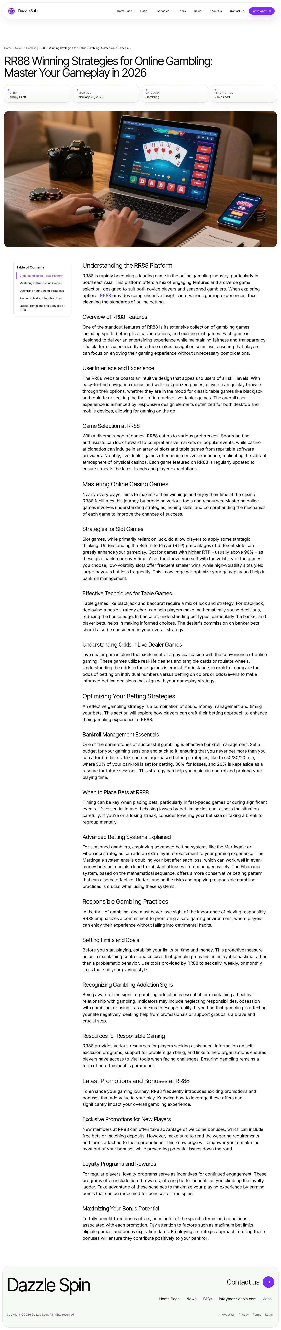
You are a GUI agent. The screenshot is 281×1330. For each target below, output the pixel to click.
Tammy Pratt (17, 97)
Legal (269, 1314)
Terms (257, 1314)
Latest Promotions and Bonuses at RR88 (42, 307)
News (19, 48)
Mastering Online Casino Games (41, 283)
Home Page (169, 1299)
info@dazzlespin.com (238, 1299)
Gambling (32, 48)
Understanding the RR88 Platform (41, 275)
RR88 (105, 295)
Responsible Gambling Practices (41, 298)
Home (8, 48)
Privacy (244, 1314)
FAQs (207, 1299)
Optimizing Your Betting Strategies (42, 290)
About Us (228, 1314)
